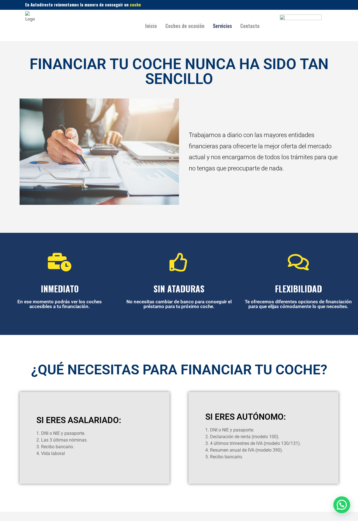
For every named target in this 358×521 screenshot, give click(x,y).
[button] (341, 504)
